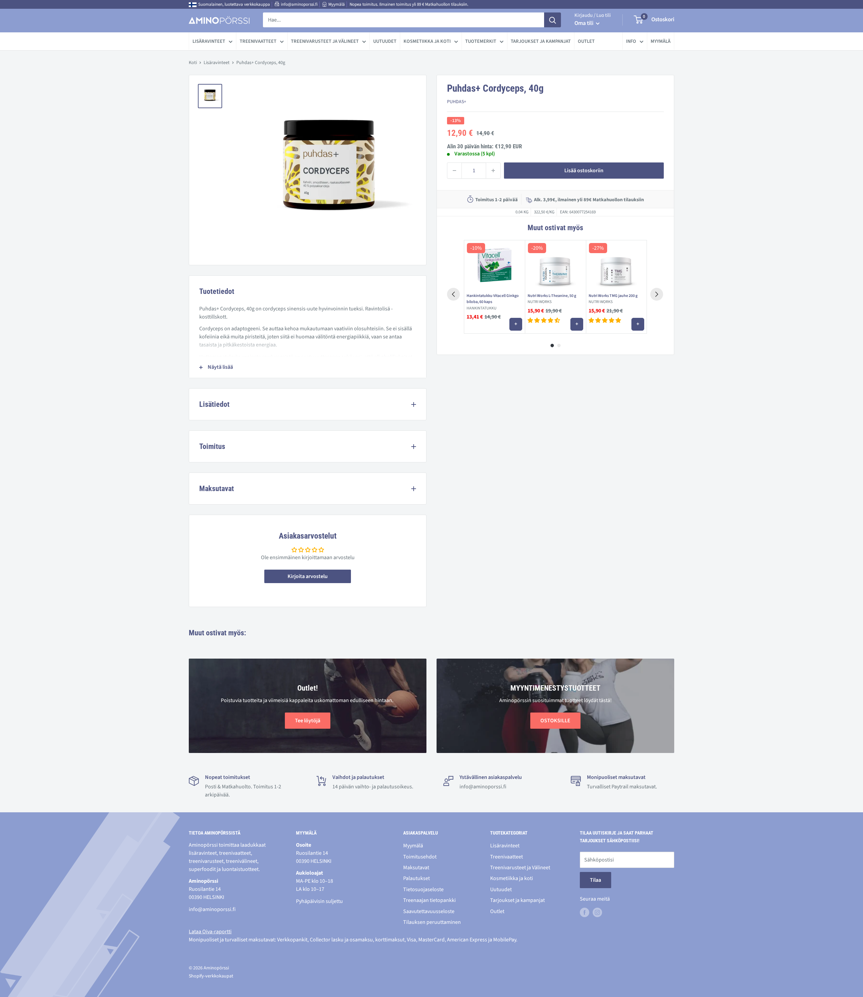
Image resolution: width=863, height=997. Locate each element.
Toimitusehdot (420, 856)
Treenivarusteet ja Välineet (325, 41)
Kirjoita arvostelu (308, 576)
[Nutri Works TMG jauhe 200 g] (616, 265)
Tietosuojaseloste (423, 889)
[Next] (656, 294)
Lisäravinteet (208, 41)
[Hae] (552, 19)
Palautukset (416, 878)
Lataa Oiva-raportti (210, 931)
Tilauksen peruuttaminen (432, 922)
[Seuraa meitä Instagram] (597, 912)
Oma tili (584, 23)
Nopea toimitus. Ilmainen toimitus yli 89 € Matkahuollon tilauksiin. (409, 4)
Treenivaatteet (258, 41)
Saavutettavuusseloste (428, 911)
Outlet (586, 41)
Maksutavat (416, 867)
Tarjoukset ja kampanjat (541, 41)
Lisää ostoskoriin (583, 170)
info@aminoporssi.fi (299, 4)
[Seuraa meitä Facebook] (584, 912)
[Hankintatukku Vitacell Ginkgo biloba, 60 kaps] (494, 265)
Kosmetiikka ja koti (427, 41)
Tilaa (595, 880)
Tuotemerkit (480, 41)
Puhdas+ (456, 102)
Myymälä (336, 4)
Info (631, 41)
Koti (193, 62)
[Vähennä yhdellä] (454, 170)
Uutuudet (384, 41)
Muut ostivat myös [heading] (555, 228)
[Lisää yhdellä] (493, 170)
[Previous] (453, 294)
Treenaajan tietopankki (429, 900)
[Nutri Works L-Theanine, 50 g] (555, 265)
